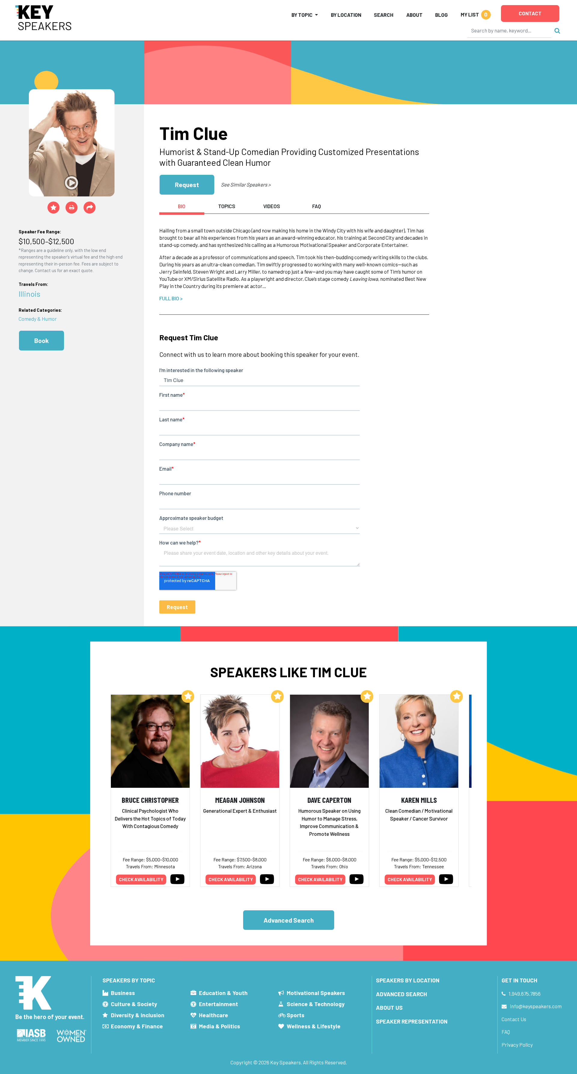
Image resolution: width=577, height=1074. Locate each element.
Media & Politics (219, 1026)
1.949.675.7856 (525, 994)
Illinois (29, 293)
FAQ (506, 1032)
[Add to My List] (188, 696)
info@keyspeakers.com (536, 1006)
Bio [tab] (181, 206)
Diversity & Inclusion (137, 1015)
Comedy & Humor (38, 319)
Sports (295, 1015)
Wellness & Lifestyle (313, 1026)
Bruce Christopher (150, 799)
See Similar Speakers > (245, 184)
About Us (389, 1007)
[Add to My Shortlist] (53, 208)
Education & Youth (223, 992)
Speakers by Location (407, 980)
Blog (441, 15)
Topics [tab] (226, 206)
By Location (346, 15)
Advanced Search (289, 920)
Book (41, 340)
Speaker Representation (411, 1021)
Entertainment (218, 1003)
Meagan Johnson (240, 799)
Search (383, 15)
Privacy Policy (517, 1045)
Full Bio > (171, 298)
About (414, 15)
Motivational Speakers (316, 992)
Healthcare (213, 1015)
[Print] (72, 208)
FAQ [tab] (316, 206)
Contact (530, 13)
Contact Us (514, 1019)
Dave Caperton (329, 799)
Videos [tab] (271, 206)
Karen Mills (419, 799)
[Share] (90, 208)
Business (123, 992)
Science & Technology (316, 1003)
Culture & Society (134, 1003)
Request (187, 184)
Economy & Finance (137, 1026)
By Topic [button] (302, 15)
